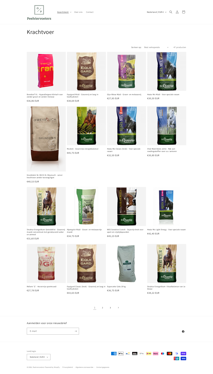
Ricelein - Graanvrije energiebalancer (82, 149)
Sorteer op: (136, 47)
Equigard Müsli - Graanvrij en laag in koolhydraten (82, 95)
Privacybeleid (67, 367)
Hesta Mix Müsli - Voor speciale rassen (163, 94)
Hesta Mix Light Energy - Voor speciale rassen (166, 229)
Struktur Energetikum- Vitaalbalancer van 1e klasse (166, 287)
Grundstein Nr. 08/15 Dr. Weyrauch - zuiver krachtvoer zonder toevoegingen (44, 176)
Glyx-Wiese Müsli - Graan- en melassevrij (124, 94)
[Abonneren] (75, 331)
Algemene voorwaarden (84, 367)
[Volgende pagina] (118, 307)
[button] (64, 12)
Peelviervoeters (38, 367)
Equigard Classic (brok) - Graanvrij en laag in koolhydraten (86, 287)
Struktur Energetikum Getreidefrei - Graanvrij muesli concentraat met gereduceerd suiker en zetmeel (46, 232)
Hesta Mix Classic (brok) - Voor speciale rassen (123, 150)
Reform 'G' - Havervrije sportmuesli (42, 286)
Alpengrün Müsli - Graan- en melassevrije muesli (84, 230)
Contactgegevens (103, 367)
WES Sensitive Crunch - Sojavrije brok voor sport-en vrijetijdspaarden (125, 230)
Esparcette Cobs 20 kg (116, 286)
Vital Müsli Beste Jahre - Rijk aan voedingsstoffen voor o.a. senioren (162, 150)
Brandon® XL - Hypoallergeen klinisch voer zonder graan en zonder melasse (45, 95)
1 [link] (94, 307)
